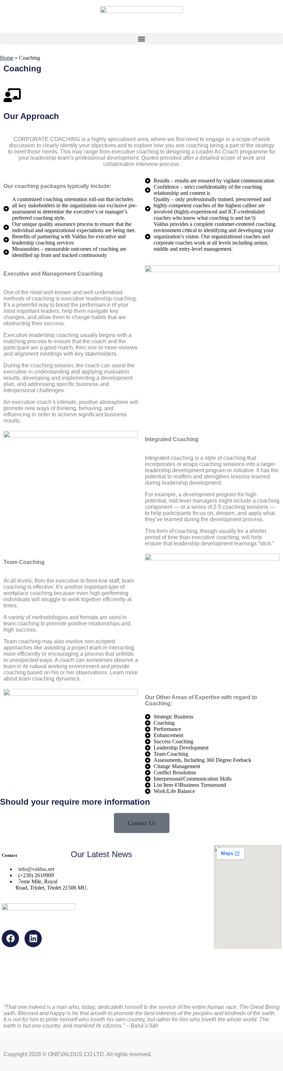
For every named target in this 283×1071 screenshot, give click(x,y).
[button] (141, 38)
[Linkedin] (33, 938)
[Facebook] (10, 938)
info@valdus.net (36, 869)
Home (6, 58)
